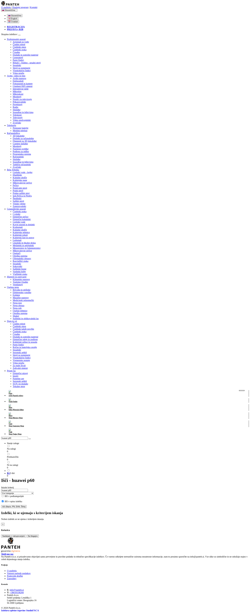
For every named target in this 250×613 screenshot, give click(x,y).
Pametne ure (18, 378)
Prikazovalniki (19, 102)
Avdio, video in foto (16, 76)
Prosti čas (11, 371)
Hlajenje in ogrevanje (16, 277)
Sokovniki (17, 266)
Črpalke (16, 52)
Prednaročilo (13, 457)
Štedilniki (17, 198)
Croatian (14, 22)
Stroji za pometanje (21, 68)
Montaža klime (18, 410)
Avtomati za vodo (21, 42)
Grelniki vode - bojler (22, 172)
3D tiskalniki (18, 136)
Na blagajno (33, 536)
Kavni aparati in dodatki (24, 224)
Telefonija (11, 125)
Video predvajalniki (22, 120)
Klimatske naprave (21, 279)
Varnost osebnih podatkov (19, 573)
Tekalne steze (19, 386)
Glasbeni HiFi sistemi (22, 86)
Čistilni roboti (19, 44)
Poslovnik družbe (15, 576)
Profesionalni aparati (16, 39)
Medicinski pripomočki (23, 300)
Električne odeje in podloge (25, 339)
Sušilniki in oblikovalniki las (26, 318)
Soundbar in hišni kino (23, 112)
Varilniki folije (19, 271)
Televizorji (17, 117)
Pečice (16, 185)
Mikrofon (17, 91)
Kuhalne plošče (20, 177)
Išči (8, 473)
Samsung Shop (18, 426)
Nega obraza (18, 305)
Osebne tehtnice (20, 310)
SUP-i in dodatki (20, 384)
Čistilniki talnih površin (23, 329)
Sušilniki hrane (19, 269)
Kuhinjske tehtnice (21, 232)
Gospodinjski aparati (16, 209)
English (13, 19)
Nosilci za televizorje (22, 99)
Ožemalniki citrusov (22, 258)
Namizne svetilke (21, 149)
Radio (15, 107)
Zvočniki (17, 123)
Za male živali (19, 365)
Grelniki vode (19, 222)
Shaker (16, 316)
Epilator (16, 295)
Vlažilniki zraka (20, 274)
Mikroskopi (18, 94)
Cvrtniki (16, 214)
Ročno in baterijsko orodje (25, 347)
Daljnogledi (18, 81)
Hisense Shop (17, 418)
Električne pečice (20, 216)
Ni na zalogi (12, 465)
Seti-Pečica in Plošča (22, 196)
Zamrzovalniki (19, 206)
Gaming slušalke (20, 143)
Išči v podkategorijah (14, 496)
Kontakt (33, 7)
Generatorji (18, 57)
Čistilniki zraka (19, 49)
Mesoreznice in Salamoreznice (27, 248)
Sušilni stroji (18, 201)
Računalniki (18, 156)
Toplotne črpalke (20, 282)
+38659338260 (17, 592)
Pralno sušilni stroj (21, 193)
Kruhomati (18, 227)
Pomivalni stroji (20, 188)
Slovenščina (10, 10)
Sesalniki (17, 65)
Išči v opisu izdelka (13, 501)
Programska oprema (22, 154)
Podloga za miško (21, 151)
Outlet (14, 402)
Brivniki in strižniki (21, 290)
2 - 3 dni (11, 473)
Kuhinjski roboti (20, 235)
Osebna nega (13, 287)
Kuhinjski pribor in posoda (25, 342)
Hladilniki (17, 175)
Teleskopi (17, 115)
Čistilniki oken (19, 47)
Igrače (15, 376)
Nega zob (17, 308)
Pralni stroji (18, 190)
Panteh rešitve (17, 396)
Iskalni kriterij (7, 487)
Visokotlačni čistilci (22, 70)
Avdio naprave (19, 78)
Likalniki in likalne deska (24, 243)
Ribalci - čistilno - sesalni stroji (27, 62)
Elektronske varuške (22, 292)
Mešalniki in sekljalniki (23, 245)
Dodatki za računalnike (23, 138)
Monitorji (17, 96)
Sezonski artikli (20, 352)
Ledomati (17, 240)
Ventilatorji (18, 284)
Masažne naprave (21, 297)
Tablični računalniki (22, 164)
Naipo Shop (17, 434)
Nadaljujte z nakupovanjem (13, 536)
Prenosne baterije (20, 128)
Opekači (16, 253)
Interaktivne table (21, 89)
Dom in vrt (12, 321)
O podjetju (6, 7)
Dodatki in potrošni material (25, 55)
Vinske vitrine (19, 203)
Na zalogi (11, 449)
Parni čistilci (18, 60)
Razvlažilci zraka (20, 261)
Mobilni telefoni (20, 130)
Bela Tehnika (13, 170)
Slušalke (16, 109)
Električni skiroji (20, 373)
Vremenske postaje (21, 360)
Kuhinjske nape (20, 180)
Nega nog (17, 303)
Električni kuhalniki (22, 219)
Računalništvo (13, 133)
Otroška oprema (20, 256)
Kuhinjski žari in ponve (23, 237)
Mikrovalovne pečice (22, 183)
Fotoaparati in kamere (23, 83)
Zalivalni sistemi (20, 368)
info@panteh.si (17, 590)
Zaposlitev (11, 578)
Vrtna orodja (18, 73)
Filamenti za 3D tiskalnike (25, 141)
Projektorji (17, 104)
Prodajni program (20, 7)
